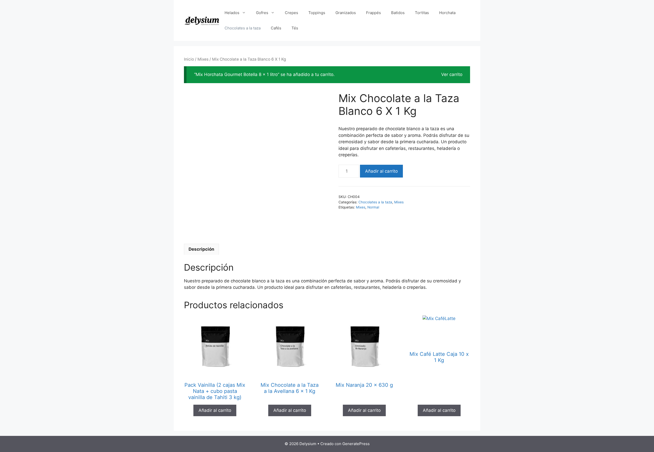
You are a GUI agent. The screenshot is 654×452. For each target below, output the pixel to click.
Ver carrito (451, 74)
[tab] (201, 249)
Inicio (189, 59)
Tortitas (422, 12)
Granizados (345, 12)
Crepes (291, 12)
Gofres (262, 12)
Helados (232, 12)
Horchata (447, 12)
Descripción (201, 249)
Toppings (316, 12)
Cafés (276, 28)
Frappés (373, 12)
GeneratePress (356, 443)
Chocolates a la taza (243, 28)
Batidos (398, 12)
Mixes (202, 59)
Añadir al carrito (381, 171)
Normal (373, 207)
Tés (294, 28)
